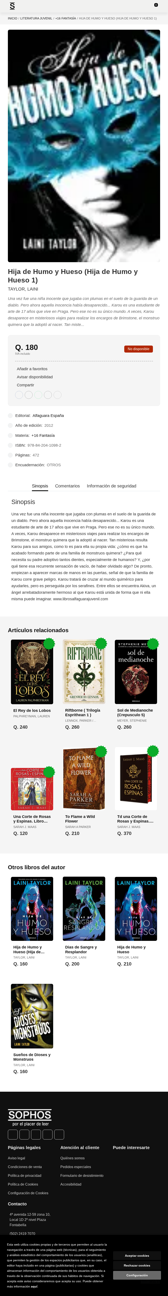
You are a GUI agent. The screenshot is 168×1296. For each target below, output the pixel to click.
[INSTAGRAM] (36, 1134)
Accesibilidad (70, 1184)
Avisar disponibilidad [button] (35, 377)
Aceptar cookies (137, 1255)
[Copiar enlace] (57, 395)
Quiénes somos (72, 1158)
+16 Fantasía (65, 18)
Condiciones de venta (25, 1167)
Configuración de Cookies (28, 1193)
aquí (34, 1286)
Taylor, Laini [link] (23, 289)
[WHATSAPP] (47, 1134)
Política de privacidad (24, 1175)
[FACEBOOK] (13, 1134)
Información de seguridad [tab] (111, 486)
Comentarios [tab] (67, 486)
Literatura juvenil (36, 18)
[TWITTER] (24, 1134)
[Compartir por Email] (48, 395)
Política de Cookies (23, 1184)
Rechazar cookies (137, 1265)
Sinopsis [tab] (40, 486)
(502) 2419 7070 (22, 1234)
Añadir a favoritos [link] (32, 369)
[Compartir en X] (29, 395)
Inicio (12, 18)
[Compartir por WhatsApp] (38, 395)
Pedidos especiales (75, 1167)
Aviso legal (16, 1158)
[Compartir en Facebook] (19, 395)
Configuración (137, 1275)
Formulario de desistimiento (81, 1175)
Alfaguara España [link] (48, 415)
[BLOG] (59, 1134)
